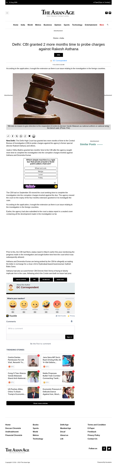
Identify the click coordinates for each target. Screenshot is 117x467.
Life (61, 439)
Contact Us (92, 439)
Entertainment (91, 25)
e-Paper (95, 2)
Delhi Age (64, 425)
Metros (38, 25)
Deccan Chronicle (13, 428)
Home (15, 25)
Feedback (92, 432)
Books (36, 425)
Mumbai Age (65, 428)
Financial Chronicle (13, 435)
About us (64, 435)
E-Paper (91, 428)
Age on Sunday (104, 2)
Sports (67, 25)
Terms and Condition (97, 425)
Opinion (57, 25)
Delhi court (60, 279)
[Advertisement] (40, 233)
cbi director (46, 279)
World (30, 25)
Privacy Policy (94, 435)
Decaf (62, 432)
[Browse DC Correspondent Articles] (10, 287)
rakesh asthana (21, 279)
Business (48, 25)
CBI (34, 279)
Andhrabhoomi (12, 432)
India (23, 25)
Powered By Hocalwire (104, 462)
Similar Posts (88, 144)
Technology (77, 25)
